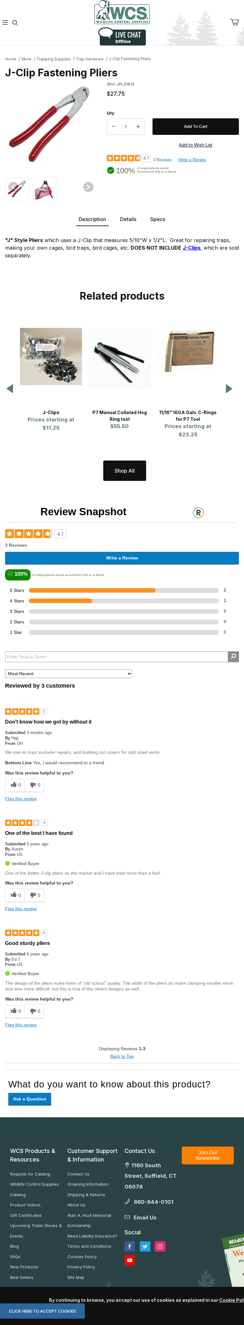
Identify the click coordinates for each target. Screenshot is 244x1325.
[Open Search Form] (15, 22)
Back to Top (122, 1056)
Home (11, 59)
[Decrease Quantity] (113, 127)
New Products (24, 1266)
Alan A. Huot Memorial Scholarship (89, 1220)
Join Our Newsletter (208, 1155)
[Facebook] (130, 1246)
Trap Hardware (90, 59)
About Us (76, 1204)
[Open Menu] (5, 22)
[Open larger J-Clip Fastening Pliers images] (51, 125)
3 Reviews (162, 159)
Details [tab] (128, 219)
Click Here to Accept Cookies (42, 1311)
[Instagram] (160, 1246)
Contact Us (78, 1173)
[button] (17, 188)
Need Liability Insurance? (92, 1235)
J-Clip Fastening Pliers (130, 58)
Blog (14, 1246)
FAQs (15, 1256)
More (26, 59)
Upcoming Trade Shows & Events (36, 1230)
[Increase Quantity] (138, 127)
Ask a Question (29, 1098)
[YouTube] (130, 1260)
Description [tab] (92, 219)
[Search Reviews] (233, 656)
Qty (110, 112)
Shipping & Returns (86, 1194)
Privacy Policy (81, 1266)
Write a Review (192, 159)
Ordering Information (88, 1184)
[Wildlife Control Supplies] (122, 12)
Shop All (125, 471)
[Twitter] (145, 1246)
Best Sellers (21, 1277)
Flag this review (21, 798)
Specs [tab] (157, 219)
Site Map (76, 1277)
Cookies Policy (82, 1256)
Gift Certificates (26, 1215)
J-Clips (191, 248)
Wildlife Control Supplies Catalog (34, 1189)
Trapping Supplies (54, 59)
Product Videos (25, 1204)
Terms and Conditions (89, 1246)
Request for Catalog (30, 1173)
